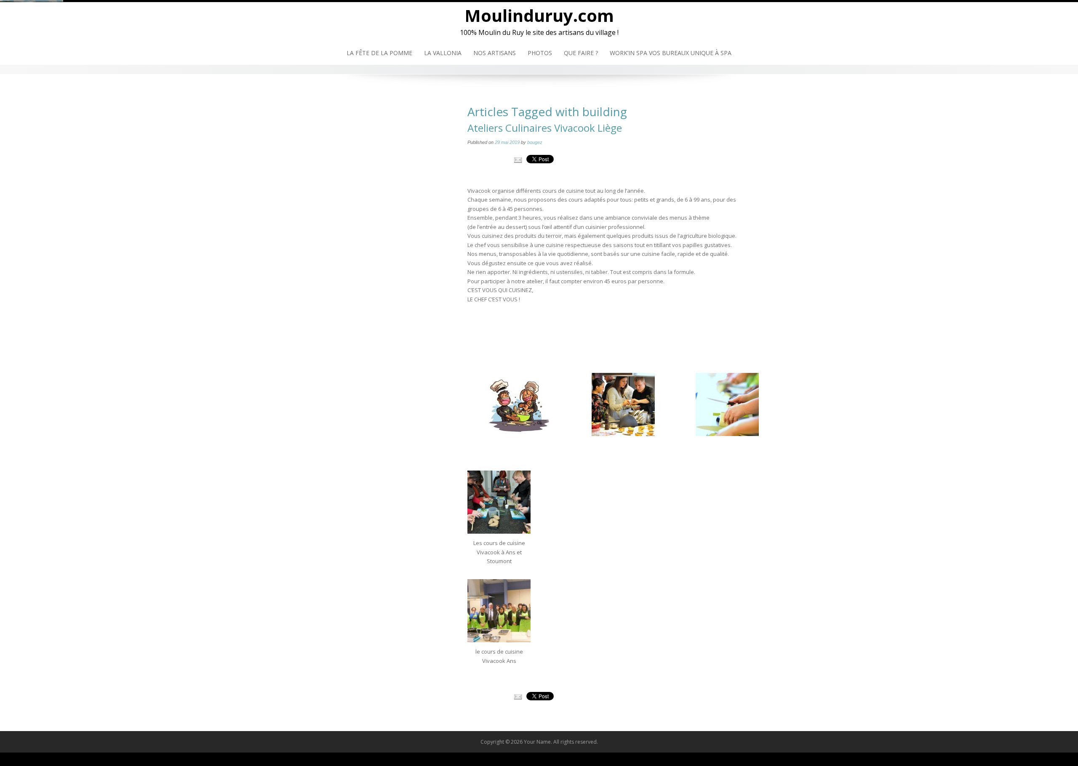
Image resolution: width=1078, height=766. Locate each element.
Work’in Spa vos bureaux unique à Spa (670, 53)
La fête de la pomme (379, 53)
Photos (540, 53)
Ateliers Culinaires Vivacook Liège (544, 128)
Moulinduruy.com (539, 15)
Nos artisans (494, 53)
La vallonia (443, 53)
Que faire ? (581, 53)
